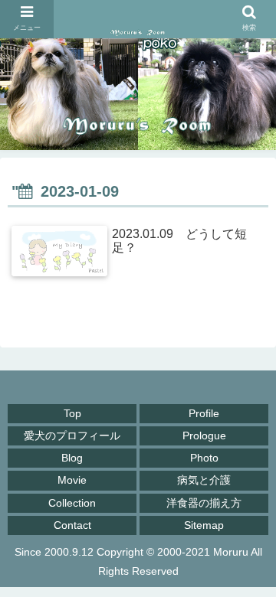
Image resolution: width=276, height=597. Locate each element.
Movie (72, 480)
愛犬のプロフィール (72, 435)
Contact (72, 525)
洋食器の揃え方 (204, 503)
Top (72, 413)
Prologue (204, 435)
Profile (204, 413)
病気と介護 (204, 480)
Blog (72, 458)
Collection (72, 503)
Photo (204, 458)
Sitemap (204, 525)
